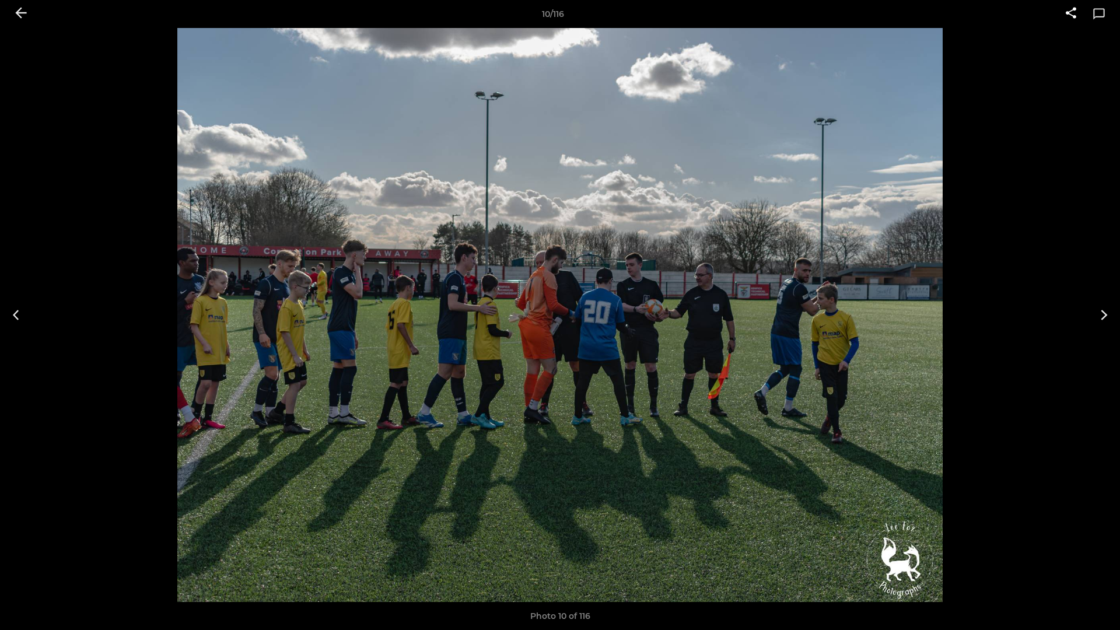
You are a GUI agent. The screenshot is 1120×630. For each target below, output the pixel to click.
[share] (1071, 14)
